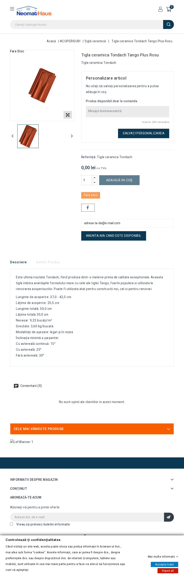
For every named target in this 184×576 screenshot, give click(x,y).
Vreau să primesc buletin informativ (43, 524)
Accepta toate (164, 564)
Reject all (168, 570)
